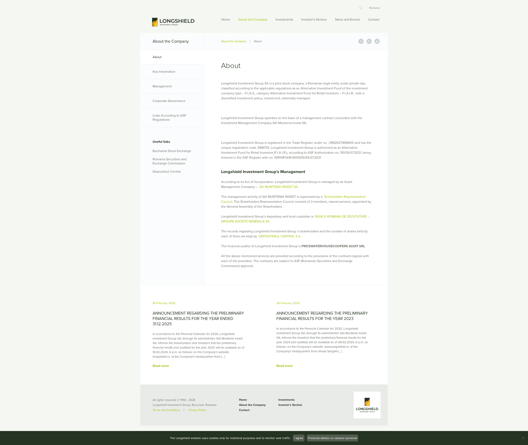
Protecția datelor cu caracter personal (332, 438)
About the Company (252, 20)
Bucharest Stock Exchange (172, 151)
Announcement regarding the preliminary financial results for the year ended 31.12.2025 (198, 319)
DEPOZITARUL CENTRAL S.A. (280, 236)
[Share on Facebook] (361, 41)
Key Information (164, 72)
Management (162, 86)
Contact (374, 20)
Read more (161, 366)
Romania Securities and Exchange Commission (169, 161)
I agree (298, 438)
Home (225, 20)
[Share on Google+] (369, 41)
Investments (284, 20)
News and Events (347, 20)
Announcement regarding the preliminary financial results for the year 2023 (322, 316)
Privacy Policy (197, 410)
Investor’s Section (314, 20)
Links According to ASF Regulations (169, 118)
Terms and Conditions (166, 410)
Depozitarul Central (167, 172)
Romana (374, 8)
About (157, 57)
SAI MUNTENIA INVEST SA (278, 187)
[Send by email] (377, 41)
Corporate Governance (169, 101)
